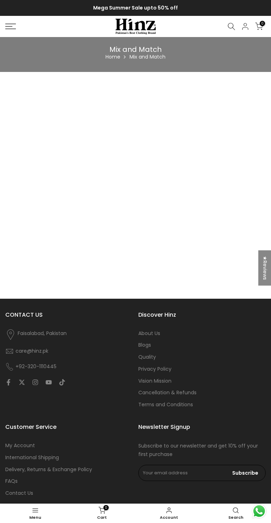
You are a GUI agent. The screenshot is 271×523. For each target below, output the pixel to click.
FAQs (11, 481)
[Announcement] (135, 8)
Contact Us (19, 493)
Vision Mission (154, 381)
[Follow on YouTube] (49, 382)
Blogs (144, 345)
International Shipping (32, 457)
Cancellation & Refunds (167, 392)
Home (113, 56)
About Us (149, 333)
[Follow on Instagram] (35, 382)
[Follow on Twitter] (22, 382)
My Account (20, 445)
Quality (147, 357)
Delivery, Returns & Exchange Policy (48, 469)
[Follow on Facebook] (8, 382)
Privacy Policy (154, 369)
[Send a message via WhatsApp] (259, 511)
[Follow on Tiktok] (62, 382)
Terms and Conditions (165, 404)
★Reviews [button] (265, 268)
